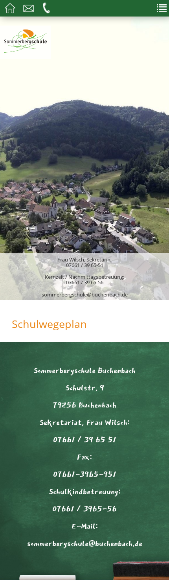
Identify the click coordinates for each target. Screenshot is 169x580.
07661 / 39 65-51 (84, 265)
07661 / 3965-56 (84, 509)
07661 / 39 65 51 (84, 440)
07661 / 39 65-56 (84, 282)
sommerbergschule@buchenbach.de (85, 294)
